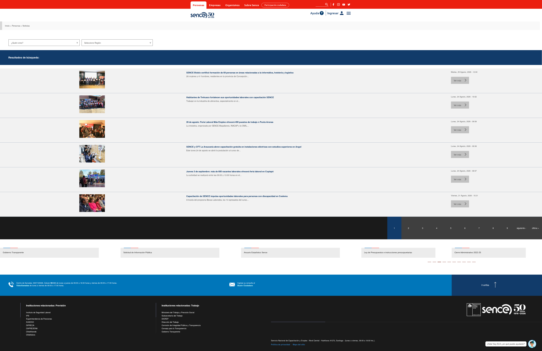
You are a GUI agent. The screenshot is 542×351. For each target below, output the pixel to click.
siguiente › (521, 228)
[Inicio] (211, 15)
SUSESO (30, 322)
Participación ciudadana (275, 5)
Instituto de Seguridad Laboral (38, 312)
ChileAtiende (31, 331)
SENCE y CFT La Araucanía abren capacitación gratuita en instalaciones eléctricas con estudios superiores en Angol (243, 146)
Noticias (26, 25)
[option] (60, 253)
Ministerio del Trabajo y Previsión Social (178, 312)
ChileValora (30, 334)
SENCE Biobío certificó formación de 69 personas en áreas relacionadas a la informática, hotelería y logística (239, 72)
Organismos (232, 5)
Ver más (457, 80)
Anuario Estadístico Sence (255, 252)
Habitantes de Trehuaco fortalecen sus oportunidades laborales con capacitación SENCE (230, 97)
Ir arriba (485, 285)
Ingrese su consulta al (246, 284)
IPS (27, 315)
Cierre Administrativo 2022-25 (377, 252)
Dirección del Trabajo (170, 322)
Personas (198, 5)
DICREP (165, 318)
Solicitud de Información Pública (137, 252)
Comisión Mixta (461, 252)
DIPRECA (30, 325)
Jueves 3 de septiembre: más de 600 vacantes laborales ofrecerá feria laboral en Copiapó (230, 171)
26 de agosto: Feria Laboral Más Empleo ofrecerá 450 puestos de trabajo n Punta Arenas (229, 122)
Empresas (214, 5)
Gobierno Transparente (13, 252)
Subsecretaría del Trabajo (172, 315)
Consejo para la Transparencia (174, 328)
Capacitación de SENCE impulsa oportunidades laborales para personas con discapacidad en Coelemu (237, 196)
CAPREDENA (32, 328)
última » (535, 228)
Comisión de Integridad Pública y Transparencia (181, 325)
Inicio (7, 25)
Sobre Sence (251, 5)
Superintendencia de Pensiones (39, 318)
